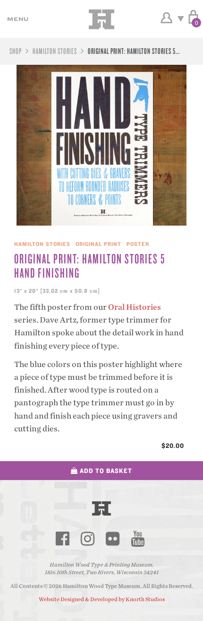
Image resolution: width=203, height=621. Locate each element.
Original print (98, 243)
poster (138, 243)
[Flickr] (112, 539)
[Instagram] (87, 539)
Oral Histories (134, 307)
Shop (15, 51)
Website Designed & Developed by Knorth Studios (102, 599)
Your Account (166, 18)
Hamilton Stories (55, 51)
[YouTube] (137, 539)
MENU (16, 19)
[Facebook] (62, 539)
